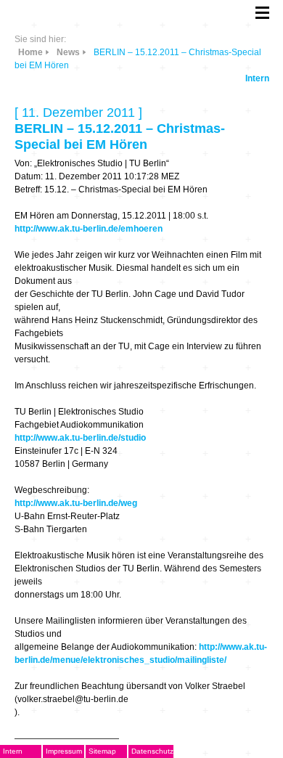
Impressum (64, 751)
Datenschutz (152, 751)
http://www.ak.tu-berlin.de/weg (76, 503)
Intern (257, 78)
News (68, 52)
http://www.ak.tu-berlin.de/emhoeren (89, 229)
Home (30, 52)
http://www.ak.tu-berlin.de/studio (80, 438)
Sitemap (102, 751)
